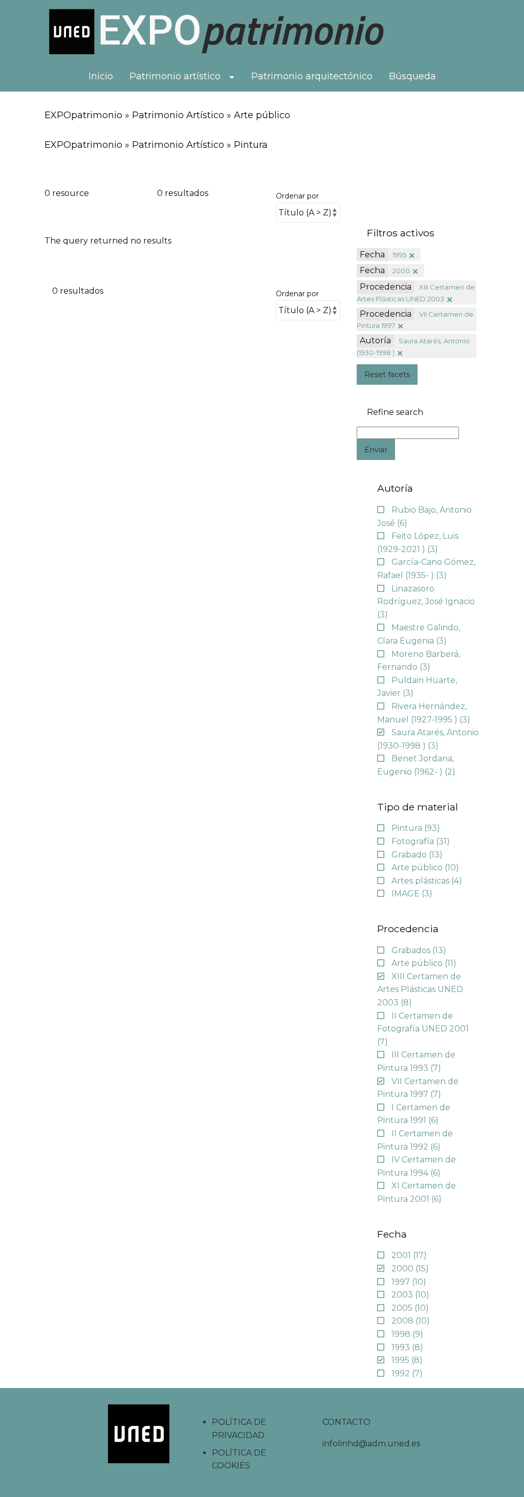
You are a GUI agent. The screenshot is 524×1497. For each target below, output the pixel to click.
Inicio (101, 76)
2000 (401, 271)
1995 (399, 255)
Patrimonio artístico (175, 76)
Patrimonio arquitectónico (312, 76)
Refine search (395, 412)
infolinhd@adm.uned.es (371, 1443)
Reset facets (387, 374)
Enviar (375, 449)
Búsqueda (412, 76)
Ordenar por (297, 196)
